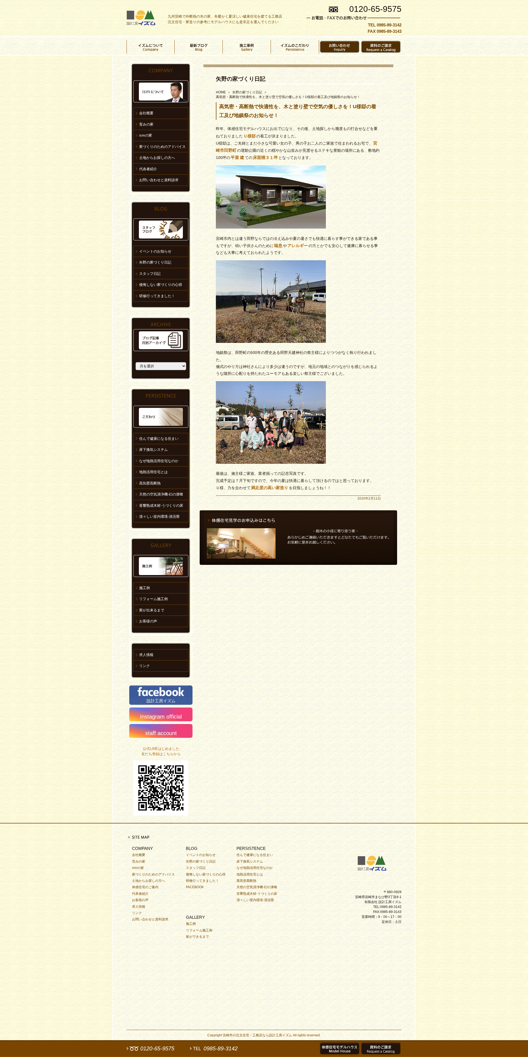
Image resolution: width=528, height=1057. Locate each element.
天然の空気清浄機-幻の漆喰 (161, 494)
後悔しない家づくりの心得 (160, 285)
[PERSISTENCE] (295, 47)
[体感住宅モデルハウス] (339, 1048)
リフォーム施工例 (153, 599)
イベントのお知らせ (155, 251)
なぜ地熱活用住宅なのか (158, 461)
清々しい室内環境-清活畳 (159, 516)
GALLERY (195, 917)
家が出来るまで (151, 610)
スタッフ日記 (150, 274)
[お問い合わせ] (339, 47)
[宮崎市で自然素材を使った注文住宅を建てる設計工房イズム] (141, 18)
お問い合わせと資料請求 (158, 180)
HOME (221, 92)
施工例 (144, 588)
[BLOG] (199, 47)
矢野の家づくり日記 (240, 79)
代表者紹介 (148, 169)
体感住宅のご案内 (145, 887)
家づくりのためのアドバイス (162, 147)
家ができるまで (197, 937)
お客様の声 (148, 621)
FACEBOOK (195, 887)
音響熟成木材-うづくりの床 (161, 505)
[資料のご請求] (381, 47)
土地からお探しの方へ (157, 158)
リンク (144, 666)
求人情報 (146, 655)
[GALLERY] (247, 47)
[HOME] (374, 862)
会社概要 (146, 113)
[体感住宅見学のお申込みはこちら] (298, 537)
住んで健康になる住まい (158, 439)
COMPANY (142, 848)
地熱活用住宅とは (153, 472)
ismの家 (145, 135)
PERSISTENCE (251, 848)
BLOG (191, 848)
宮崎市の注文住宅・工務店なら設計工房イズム (257, 1035)
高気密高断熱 (150, 483)
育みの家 (146, 124)
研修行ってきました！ (157, 296)
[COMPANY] (151, 47)
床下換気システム (153, 450)
